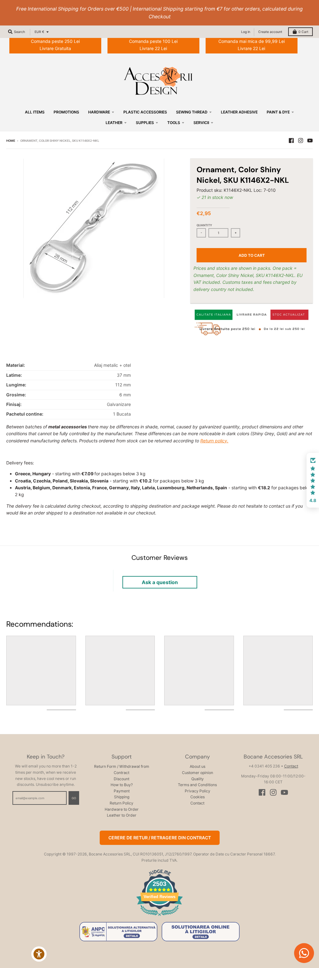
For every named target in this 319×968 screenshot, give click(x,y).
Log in (245, 32)
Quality (197, 779)
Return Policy (121, 803)
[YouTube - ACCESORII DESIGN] (310, 140)
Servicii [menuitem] (201, 122)
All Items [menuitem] (35, 112)
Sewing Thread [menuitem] (191, 112)
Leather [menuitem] (114, 122)
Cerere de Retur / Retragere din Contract (159, 837)
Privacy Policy (197, 791)
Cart (303, 32)
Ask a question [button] (160, 582)
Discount (121, 779)
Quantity (204, 225)
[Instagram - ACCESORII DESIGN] (300, 140)
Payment (122, 791)
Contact (197, 803)
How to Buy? (122, 784)
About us (197, 766)
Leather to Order (121, 815)
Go (74, 798)
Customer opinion (197, 772)
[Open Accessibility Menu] (39, 954)
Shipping (121, 797)
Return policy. (214, 440)
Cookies (197, 797)
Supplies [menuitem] (145, 122)
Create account (270, 32)
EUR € (39, 32)
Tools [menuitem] (173, 122)
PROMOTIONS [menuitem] (66, 112)
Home (10, 140)
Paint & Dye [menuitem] (278, 112)
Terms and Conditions (197, 784)
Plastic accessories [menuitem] (145, 112)
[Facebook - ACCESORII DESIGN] (291, 140)
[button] (313, 480)
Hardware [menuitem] (99, 112)
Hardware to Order (122, 809)
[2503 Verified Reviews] (159, 917)
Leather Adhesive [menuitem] (239, 112)
